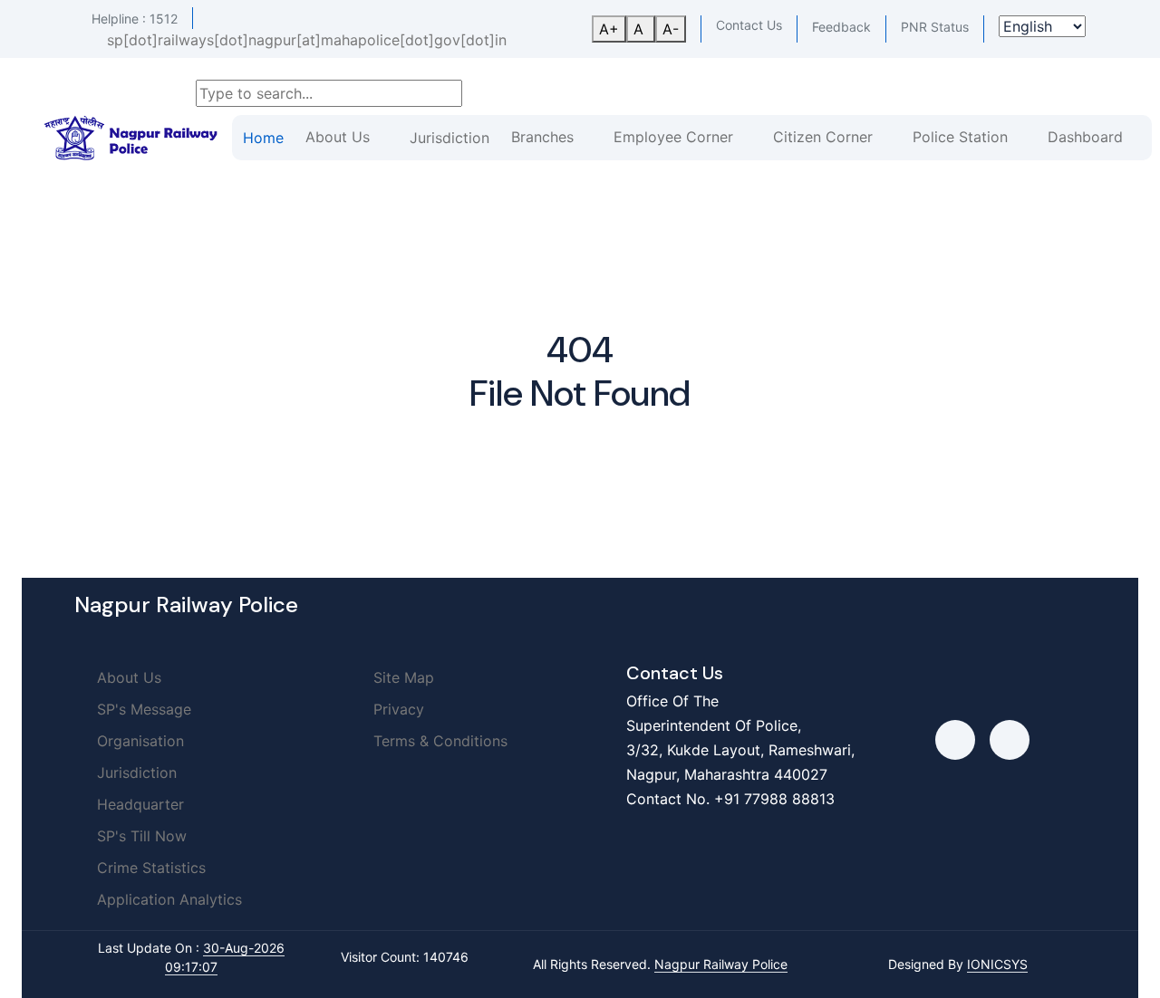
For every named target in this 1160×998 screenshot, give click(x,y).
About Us (126, 677)
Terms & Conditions (438, 741)
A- (670, 29)
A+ (609, 29)
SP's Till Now (139, 836)
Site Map (401, 677)
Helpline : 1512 (135, 18)
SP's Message (141, 709)
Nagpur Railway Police (721, 964)
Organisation (138, 741)
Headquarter (138, 804)
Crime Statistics (149, 868)
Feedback (841, 26)
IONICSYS (997, 964)
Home (263, 138)
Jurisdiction (449, 138)
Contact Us (749, 25)
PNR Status (935, 26)
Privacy (396, 709)
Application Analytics (167, 899)
